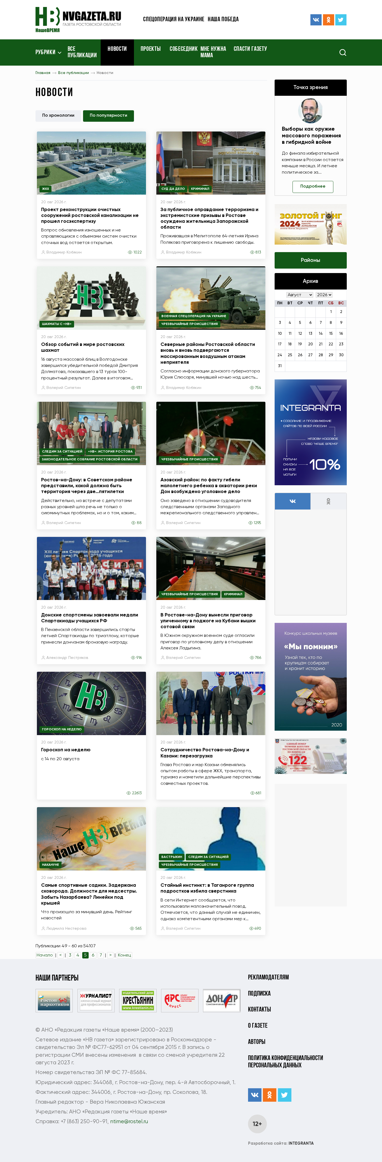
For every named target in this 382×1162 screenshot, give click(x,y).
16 (341, 334)
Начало (45, 955)
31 (280, 366)
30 (341, 355)
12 (300, 334)
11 (290, 334)
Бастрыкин (171, 857)
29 (331, 355)
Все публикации (82, 52)
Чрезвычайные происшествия (189, 324)
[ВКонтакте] (316, 19)
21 (320, 344)
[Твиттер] (340, 19)
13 (310, 334)
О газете (258, 1026)
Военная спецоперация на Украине (193, 316)
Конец (124, 955)
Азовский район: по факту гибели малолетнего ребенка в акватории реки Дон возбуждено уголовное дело (209, 485)
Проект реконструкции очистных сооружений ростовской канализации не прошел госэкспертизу (90, 215)
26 (300, 355)
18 (290, 344)
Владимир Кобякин (64, 252)
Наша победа (223, 19)
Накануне (50, 865)
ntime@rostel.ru (129, 1121)
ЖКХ (45, 189)
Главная (43, 73)
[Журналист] (96, 1000)
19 (300, 344)
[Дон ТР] (221, 1000)
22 (331, 344)
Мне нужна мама (213, 52)
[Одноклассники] (328, 19)
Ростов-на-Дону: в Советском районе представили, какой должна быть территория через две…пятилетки (86, 485)
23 (341, 344)
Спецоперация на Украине (173, 19)
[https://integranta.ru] (311, 432)
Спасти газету (250, 49)
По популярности (108, 115)
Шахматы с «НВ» (57, 324)
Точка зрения (310, 87)
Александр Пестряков (67, 658)
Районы (310, 260)
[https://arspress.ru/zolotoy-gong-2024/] (311, 224)
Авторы (256, 1042)
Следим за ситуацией (62, 451)
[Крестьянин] (137, 1000)
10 (280, 334)
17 (280, 344)
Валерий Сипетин (63, 388)
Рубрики (46, 52)
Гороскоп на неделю (62, 729)
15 (331, 334)
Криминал (200, 189)
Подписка (259, 994)
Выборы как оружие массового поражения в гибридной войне (311, 135)
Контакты (259, 1009)
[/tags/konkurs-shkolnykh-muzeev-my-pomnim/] (311, 676)
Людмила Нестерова (66, 929)
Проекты (151, 49)
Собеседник (184, 49)
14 (321, 334)
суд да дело (173, 189)
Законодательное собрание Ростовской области (89, 459)
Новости (117, 49)
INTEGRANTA (281, 1144)
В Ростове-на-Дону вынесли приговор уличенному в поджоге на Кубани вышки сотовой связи (208, 621)
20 (310, 344)
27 (310, 355)
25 (290, 355)
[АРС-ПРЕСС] (179, 1000)
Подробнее (313, 186)
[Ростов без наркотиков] (54, 1000)
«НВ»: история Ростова (110, 451)
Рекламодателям (268, 977)
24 (279, 355)
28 (321, 355)
